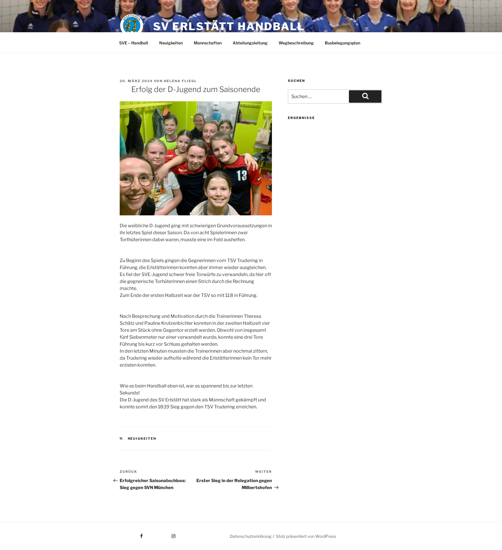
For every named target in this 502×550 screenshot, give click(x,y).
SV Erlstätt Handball (229, 26)
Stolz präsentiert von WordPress (306, 536)
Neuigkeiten (171, 42)
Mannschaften (208, 42)
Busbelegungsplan (342, 42)
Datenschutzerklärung (250, 536)
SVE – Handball (133, 42)
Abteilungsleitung (250, 42)
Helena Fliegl (180, 81)
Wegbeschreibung (296, 42)
